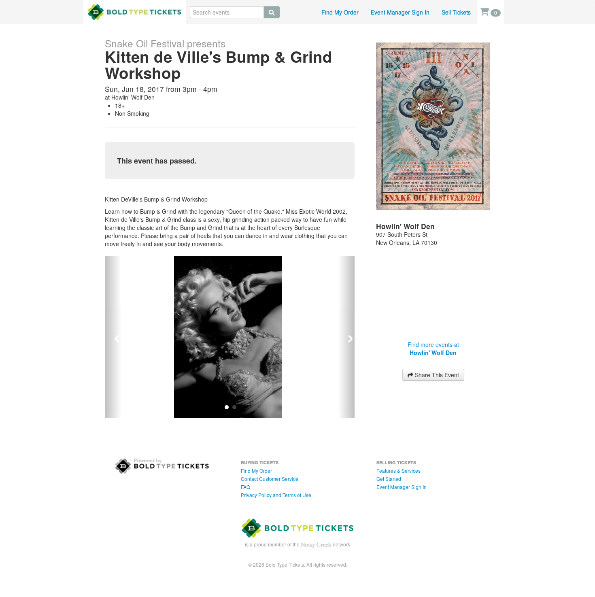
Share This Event (436, 375)
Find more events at (433, 348)
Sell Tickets (456, 12)
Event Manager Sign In (400, 12)
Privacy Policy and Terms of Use (276, 486)
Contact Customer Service (269, 470)
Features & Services (398, 462)
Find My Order (340, 12)
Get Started (388, 470)
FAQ (245, 478)
